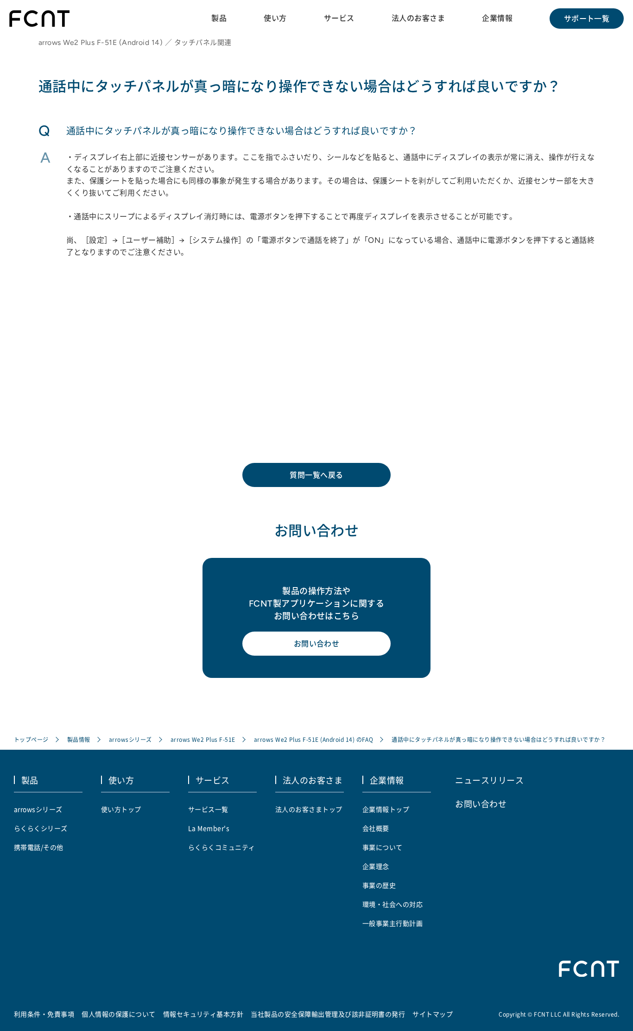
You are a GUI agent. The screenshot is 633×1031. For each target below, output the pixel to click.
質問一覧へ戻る (316, 475)
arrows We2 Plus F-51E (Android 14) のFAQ (313, 739)
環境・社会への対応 (392, 904)
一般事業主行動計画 (392, 923)
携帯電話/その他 (38, 847)
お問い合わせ (317, 643)
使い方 (275, 18)
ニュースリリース (489, 780)
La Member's (208, 828)
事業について (382, 847)
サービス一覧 (208, 809)
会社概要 (375, 828)
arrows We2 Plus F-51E (203, 739)
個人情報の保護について (118, 1013)
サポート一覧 (587, 18)
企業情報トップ (385, 809)
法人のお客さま (418, 18)
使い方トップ (121, 809)
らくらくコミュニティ (221, 847)
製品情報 (78, 739)
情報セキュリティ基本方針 (203, 1013)
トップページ (31, 739)
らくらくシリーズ (41, 828)
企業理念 (375, 866)
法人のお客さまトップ (308, 809)
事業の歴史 (379, 885)
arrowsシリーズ (130, 739)
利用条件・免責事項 (44, 1013)
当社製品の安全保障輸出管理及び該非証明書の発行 (328, 1013)
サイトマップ (432, 1013)
